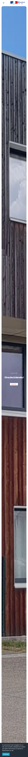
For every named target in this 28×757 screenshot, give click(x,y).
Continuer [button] (6, 754)
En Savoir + (13, 384)
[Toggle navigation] (3, 2)
